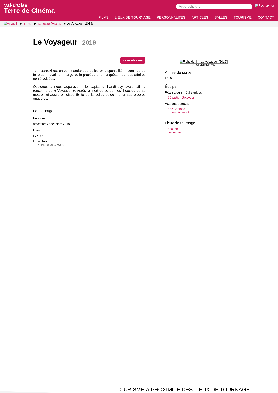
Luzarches (175, 132)
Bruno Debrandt (178, 112)
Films (104, 17)
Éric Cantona (176, 108)
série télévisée (133, 60)
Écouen (173, 128)
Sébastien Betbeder (181, 97)
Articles (200, 17)
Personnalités (171, 17)
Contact (266, 17)
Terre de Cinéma (29, 8)
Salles (220, 17)
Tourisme (243, 17)
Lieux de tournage (133, 17)
